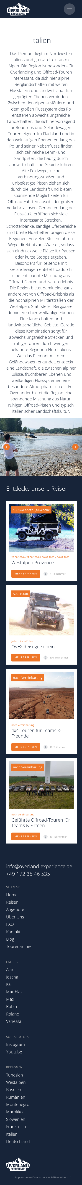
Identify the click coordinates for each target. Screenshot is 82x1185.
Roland (12, 1014)
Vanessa (13, 1021)
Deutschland (18, 1141)
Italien (12, 1134)
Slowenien (15, 1119)
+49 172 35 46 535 (28, 873)
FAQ (10, 924)
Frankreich (16, 1126)
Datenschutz (39, 1177)
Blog (10, 939)
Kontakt (13, 931)
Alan (10, 969)
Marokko (14, 1111)
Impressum (21, 1177)
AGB (53, 1177)
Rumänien (15, 1097)
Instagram (15, 1044)
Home (12, 894)
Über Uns (15, 917)
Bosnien (13, 1089)
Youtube (14, 1052)
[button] (6, 447)
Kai (9, 984)
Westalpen (16, 1082)
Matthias (14, 992)
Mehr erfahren (26, 573)
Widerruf (65, 1177)
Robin (11, 1006)
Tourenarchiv (18, 946)
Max (10, 999)
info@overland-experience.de (39, 866)
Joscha (12, 977)
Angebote (15, 909)
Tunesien (14, 1075)
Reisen (12, 902)
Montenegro (17, 1104)
